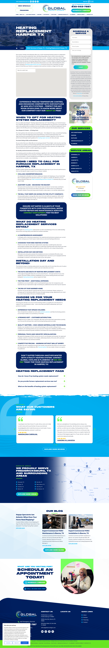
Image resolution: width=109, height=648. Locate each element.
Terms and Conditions (77, 95)
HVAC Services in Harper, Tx (36, 48)
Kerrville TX (75, 165)
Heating (39, 14)
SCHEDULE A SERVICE (81, 10)
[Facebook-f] (35, 1)
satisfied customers (45, 312)
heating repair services (44, 138)
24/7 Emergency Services (82, 4)
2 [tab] (55, 444)
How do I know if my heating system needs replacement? (38, 376)
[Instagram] (33, 1)
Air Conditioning (30, 14)
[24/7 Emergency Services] (73, 4)
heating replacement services (33, 64)
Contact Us (90, 14)
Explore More (20, 528)
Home (17, 14)
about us (50, 110)
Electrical (46, 14)
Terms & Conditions (69, 640)
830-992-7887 (81, 7)
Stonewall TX (75, 154)
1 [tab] (53, 444)
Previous (14, 429)
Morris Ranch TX (76, 168)
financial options (42, 347)
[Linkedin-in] (31, 1)
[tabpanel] (34, 429)
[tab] (41, 376)
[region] (16, 634)
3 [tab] (56, 444)
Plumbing (72, 14)
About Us (21, 14)
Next (94, 429)
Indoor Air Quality (63, 14)
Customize (8, 642)
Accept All (25, 642)
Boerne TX (74, 163)
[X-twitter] (38, 1)
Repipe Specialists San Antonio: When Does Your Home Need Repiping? (26, 517)
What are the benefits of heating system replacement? (37, 386)
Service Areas (81, 14)
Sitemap (75, 640)
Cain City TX (74, 171)
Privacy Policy (79, 93)
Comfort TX (74, 160)
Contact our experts (35, 212)
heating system (29, 229)
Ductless (53, 14)
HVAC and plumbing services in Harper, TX (42, 179)
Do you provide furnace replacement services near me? (37, 381)
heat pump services (28, 277)
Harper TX (74, 157)
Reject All (16, 642)
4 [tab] (57, 444)
